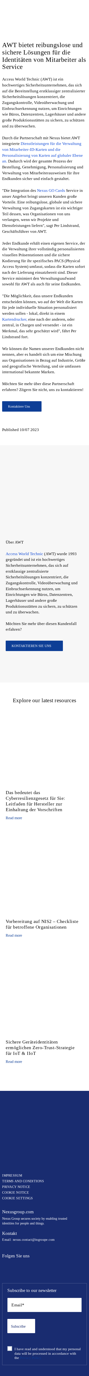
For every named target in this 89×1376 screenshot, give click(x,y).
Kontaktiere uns (19, 406)
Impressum (12, 1175)
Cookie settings (17, 1198)
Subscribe (18, 1326)
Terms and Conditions (23, 1181)
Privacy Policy (30, 1358)
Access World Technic (24, 554)
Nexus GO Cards (51, 190)
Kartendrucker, (14, 319)
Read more (14, 818)
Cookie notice (15, 1192)
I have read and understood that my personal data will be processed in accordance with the (47, 1353)
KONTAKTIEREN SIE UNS (31, 646)
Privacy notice (16, 1187)
